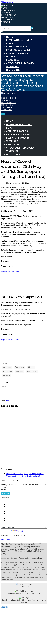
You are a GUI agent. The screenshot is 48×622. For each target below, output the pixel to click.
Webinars (12, 56)
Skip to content (7, 2)
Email (3, 489)
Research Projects (18, 53)
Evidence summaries (18, 50)
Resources (12, 60)
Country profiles (17, 47)
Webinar (8, 401)
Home (9, 37)
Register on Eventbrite (10, 271)
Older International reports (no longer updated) (25, 473)
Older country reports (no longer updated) (23, 476)
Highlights (13, 70)
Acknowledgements (9, 558)
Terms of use (37, 558)
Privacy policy (24, 558)
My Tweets (5, 540)
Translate (20, 531)
